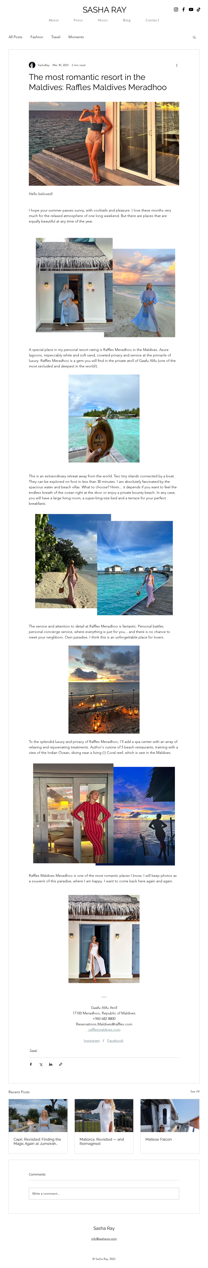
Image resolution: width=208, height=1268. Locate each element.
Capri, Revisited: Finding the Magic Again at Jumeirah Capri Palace (37, 1141)
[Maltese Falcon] (170, 1115)
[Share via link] (61, 1064)
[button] (194, 37)
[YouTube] (191, 9)
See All (195, 1091)
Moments (76, 37)
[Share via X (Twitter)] (41, 1064)
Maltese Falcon (158, 1139)
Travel (55, 37)
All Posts (15, 37)
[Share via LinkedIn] (51, 1064)
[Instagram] (176, 9)
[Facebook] (183, 9)
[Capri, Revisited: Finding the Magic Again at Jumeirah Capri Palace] (38, 1115)
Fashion (36, 37)
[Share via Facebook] (31, 1064)
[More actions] (176, 65)
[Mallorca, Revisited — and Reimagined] (104, 1115)
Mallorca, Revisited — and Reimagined (102, 1141)
